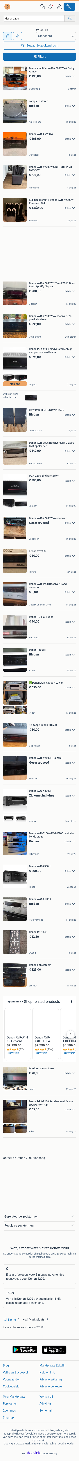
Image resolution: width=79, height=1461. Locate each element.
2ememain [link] (46, 1410)
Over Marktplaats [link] (14, 1396)
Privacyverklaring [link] (51, 1379)
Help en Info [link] (47, 1372)
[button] (51, 7)
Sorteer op (42, 29)
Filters (42, 56)
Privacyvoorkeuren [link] (51, 1386)
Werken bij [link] (46, 1396)
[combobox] (34, 18)
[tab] (7, 36)
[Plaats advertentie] (69, 7)
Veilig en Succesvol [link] (15, 1372)
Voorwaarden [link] (11, 1379)
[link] (8, 7)
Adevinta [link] (45, 1403)
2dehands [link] (9, 1410)
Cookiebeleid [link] (11, 1386)
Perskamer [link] (10, 1403)
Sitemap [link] (8, 1417)
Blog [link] (6, 1365)
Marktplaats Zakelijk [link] (53, 1365)
